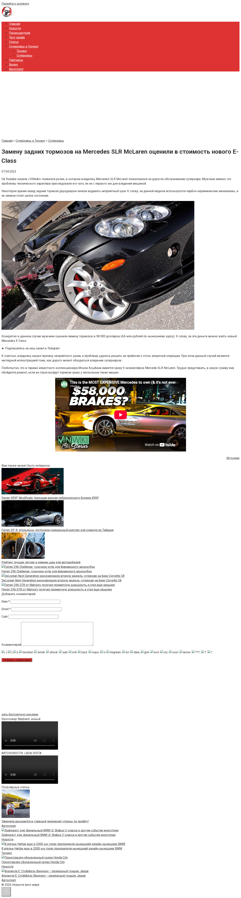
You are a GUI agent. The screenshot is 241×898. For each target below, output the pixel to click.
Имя (6, 601)
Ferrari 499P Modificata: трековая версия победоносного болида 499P (50, 498)
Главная (14, 24)
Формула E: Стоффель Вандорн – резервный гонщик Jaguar (44, 875)
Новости (15, 28)
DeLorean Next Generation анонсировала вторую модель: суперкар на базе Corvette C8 (61, 580)
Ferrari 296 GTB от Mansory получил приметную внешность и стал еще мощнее (57, 589)
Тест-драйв (17, 37)
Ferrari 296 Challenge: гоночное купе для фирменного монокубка (47, 571)
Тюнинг (22, 51)
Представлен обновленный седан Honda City (33, 862)
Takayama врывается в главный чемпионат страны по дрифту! (45, 821)
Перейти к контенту (15, 3)
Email (6, 609)
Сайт (5, 616)
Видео (13, 64)
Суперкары (24, 55)
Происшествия (19, 33)
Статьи (13, 42)
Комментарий (11, 644)
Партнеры (16, 60)
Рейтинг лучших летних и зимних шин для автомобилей (41, 562)
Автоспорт (16, 69)
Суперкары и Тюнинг (24, 46)
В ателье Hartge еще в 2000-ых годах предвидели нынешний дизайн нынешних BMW (62, 848)
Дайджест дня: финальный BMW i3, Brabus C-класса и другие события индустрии (58, 835)
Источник (233, 458)
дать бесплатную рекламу (20, 714)
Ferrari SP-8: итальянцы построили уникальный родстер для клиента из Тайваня (58, 530)
